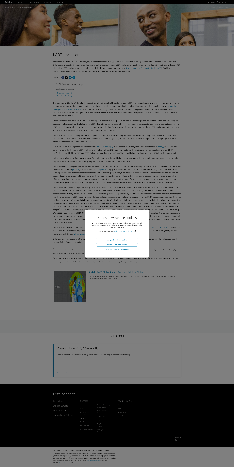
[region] (117, 233)
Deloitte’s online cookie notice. (124, 231)
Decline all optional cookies (117, 245)
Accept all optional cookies (117, 240)
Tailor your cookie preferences (117, 250)
